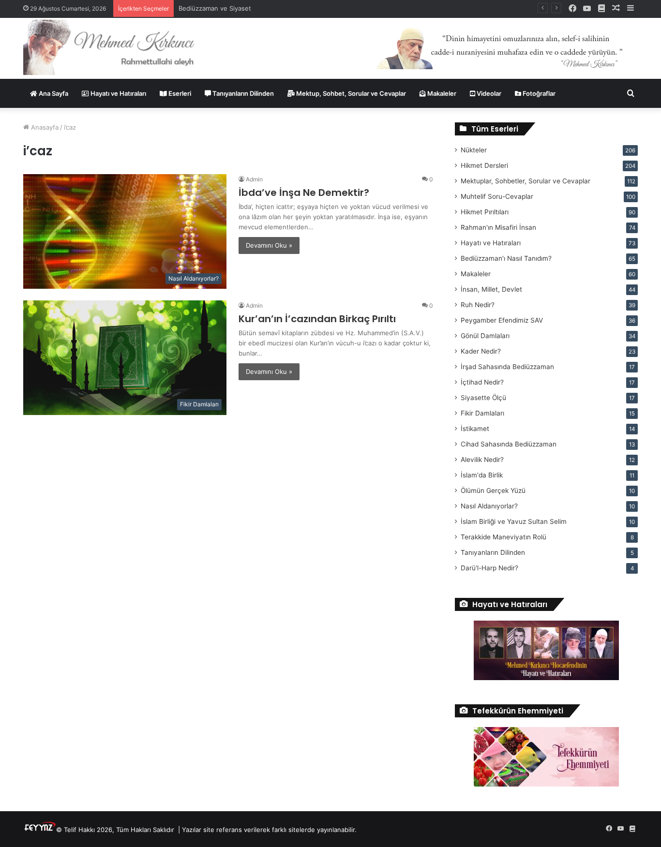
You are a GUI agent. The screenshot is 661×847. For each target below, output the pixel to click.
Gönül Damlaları (485, 336)
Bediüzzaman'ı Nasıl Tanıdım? (506, 258)
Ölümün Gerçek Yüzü (493, 490)
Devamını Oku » (269, 245)
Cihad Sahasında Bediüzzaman (508, 444)
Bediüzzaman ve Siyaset (215, 8)
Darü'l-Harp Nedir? (489, 568)
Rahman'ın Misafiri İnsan (498, 227)
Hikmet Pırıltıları (485, 212)
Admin (254, 179)
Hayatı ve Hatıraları (117, 93)
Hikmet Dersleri (484, 165)
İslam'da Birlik (482, 475)
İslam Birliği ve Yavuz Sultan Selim (514, 521)
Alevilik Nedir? (482, 459)
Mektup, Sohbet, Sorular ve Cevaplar (350, 93)
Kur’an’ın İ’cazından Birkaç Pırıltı (317, 319)
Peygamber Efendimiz (502, 320)
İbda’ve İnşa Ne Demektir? (304, 192)
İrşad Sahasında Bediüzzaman (507, 367)
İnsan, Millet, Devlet (491, 289)
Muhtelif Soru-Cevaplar (497, 196)
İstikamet (475, 428)
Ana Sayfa (52, 93)
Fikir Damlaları (482, 413)
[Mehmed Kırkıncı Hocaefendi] (120, 46)
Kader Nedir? (481, 351)
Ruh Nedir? (478, 305)
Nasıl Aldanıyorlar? (489, 506)
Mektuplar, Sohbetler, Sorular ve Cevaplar (525, 181)
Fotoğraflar (538, 93)
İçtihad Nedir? (482, 382)
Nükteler (474, 150)
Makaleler (441, 93)
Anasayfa (44, 127)
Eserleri (179, 93)
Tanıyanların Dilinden (242, 93)
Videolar (488, 93)
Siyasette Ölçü (483, 397)
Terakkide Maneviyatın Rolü (503, 537)
